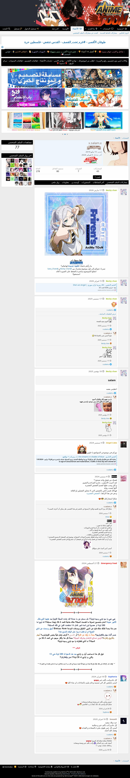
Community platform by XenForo (65, 772)
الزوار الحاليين (124, 33)
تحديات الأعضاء (45, 60)
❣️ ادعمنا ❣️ (62, 63)
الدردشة (55, 28)
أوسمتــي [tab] (75, 182)
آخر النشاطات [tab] (98, 182)
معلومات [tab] (65, 182)
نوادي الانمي (58, 60)
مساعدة (31, 766)
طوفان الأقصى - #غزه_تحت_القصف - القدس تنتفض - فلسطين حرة (65, 42)
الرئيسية (120, 28)
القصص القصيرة (93, 493)
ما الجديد (91, 28)
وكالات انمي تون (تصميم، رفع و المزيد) (111, 60)
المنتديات (106, 28)
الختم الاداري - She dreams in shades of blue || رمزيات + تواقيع (89, 456)
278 (38, 171)
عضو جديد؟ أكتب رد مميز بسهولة (63, 51)
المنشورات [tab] (86, 182)
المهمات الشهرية (38, 51)
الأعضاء (75, 28)
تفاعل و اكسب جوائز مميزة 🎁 (110, 51)
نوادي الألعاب (70, 60)
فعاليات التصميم (31, 60)
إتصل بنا (74, 766)
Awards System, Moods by (65, 774)
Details (96, 776)
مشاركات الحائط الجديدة (108, 33)
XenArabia (8, 767)
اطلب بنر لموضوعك (86, 60)
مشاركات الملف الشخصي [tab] (117, 182)
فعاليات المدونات (15, 60)
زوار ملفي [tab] (55, 182)
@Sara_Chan (52, 268)
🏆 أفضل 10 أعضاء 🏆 (87, 51)
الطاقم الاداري (21, 51)
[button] (101, 28)
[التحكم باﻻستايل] (2, 46)
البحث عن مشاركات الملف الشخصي (85, 33)
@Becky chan (66, 268)
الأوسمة (65, 28)
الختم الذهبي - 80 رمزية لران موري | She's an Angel (94, 285)
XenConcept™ (69, 776)
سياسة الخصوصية (44, 766)
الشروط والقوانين (60, 766)
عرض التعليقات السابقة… (107, 314)
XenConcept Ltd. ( (88, 776)
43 (97, 171)
